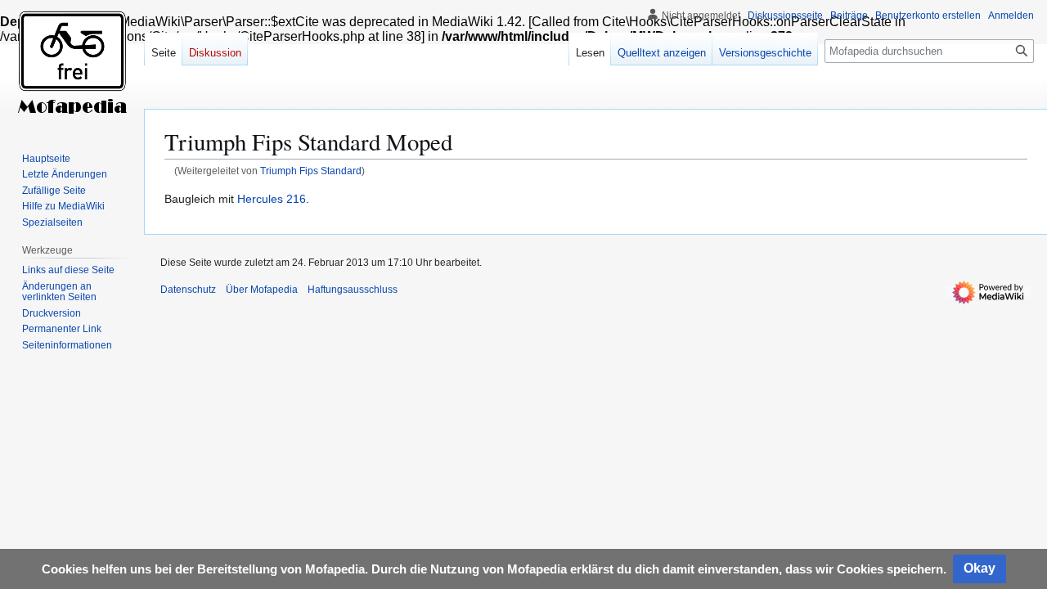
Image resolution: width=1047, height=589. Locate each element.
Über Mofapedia (262, 289)
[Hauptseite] (72, 65)
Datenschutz (188, 289)
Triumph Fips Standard (311, 170)
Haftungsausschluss (353, 289)
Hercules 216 (271, 198)
